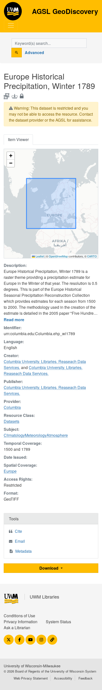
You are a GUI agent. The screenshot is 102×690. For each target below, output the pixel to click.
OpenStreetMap (58, 256)
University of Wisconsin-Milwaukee (32, 665)
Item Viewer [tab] (18, 139)
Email (20, 541)
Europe (10, 471)
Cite (18, 531)
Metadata (23, 551)
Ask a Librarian (17, 627)
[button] (10, 155)
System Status (58, 621)
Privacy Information (20, 621)
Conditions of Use (19, 615)
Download (49, 568)
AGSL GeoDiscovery (13, 12)
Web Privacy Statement (31, 678)
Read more (14, 319)
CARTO (92, 256)
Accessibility (63, 678)
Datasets (11, 421)
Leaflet (39, 256)
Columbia (12, 407)
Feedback (85, 678)
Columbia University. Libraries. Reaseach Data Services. (43, 370)
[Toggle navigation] (11, 25)
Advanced (34, 52)
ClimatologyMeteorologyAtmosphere (36, 435)
